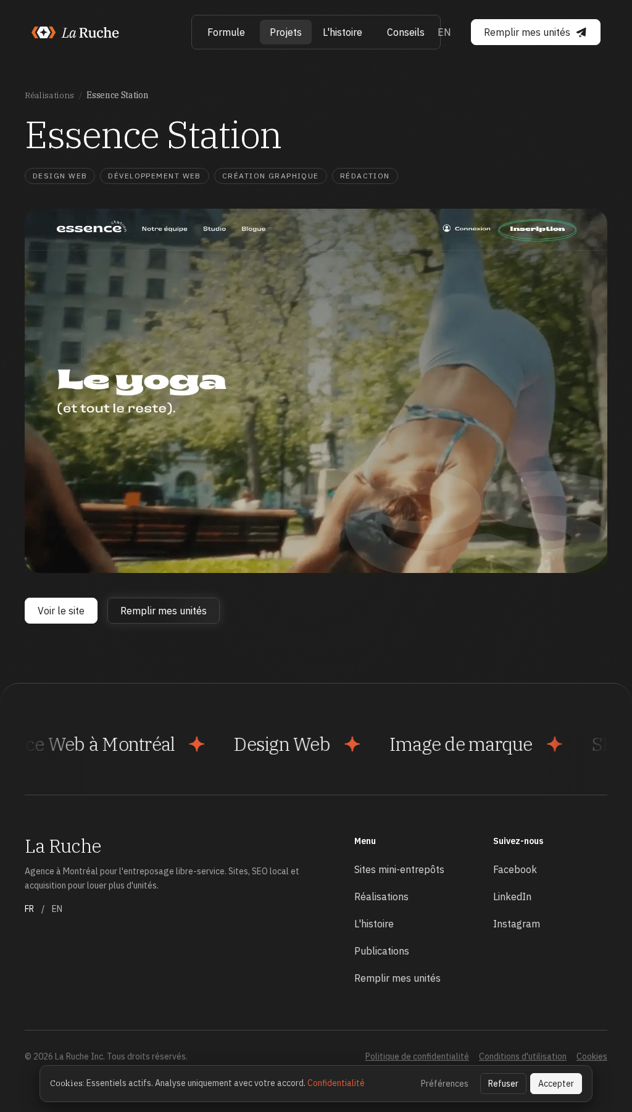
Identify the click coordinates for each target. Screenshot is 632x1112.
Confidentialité (336, 1083)
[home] (75, 32)
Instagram (516, 924)
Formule (226, 32)
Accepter (556, 1083)
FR (29, 908)
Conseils (406, 32)
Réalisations (49, 95)
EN (444, 32)
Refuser (503, 1083)
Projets (286, 32)
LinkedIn (512, 896)
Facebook (515, 869)
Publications (381, 951)
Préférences (444, 1083)
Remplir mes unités (397, 978)
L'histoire (342, 32)
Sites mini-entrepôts (399, 869)
